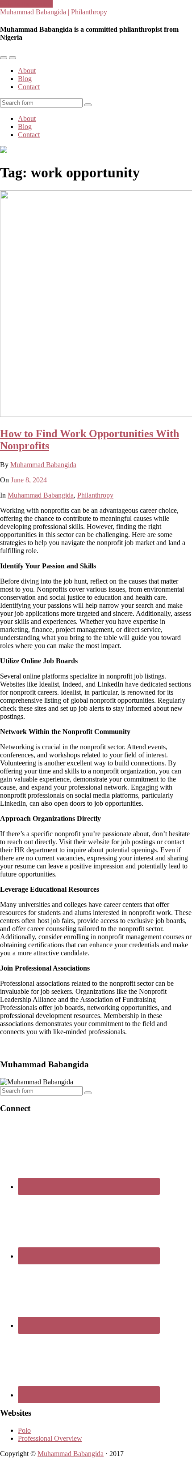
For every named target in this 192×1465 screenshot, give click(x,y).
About (27, 70)
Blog (25, 78)
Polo (24, 1430)
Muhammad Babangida (43, 464)
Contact (29, 86)
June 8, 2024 (29, 480)
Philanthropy (95, 495)
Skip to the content (26, 4)
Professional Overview (50, 1438)
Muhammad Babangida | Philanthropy (53, 12)
